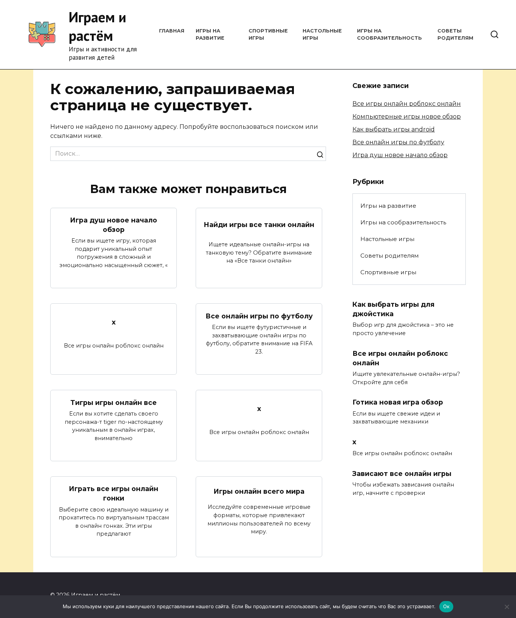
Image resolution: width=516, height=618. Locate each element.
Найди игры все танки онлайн (259, 225)
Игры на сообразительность (403, 222)
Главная (171, 31)
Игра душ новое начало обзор (113, 224)
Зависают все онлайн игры (401, 473)
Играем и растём (97, 26)
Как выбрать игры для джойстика (393, 309)
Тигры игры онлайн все (113, 402)
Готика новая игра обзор (397, 402)
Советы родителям (389, 255)
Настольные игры (387, 239)
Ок (446, 606)
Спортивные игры (388, 272)
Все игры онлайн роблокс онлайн (406, 103)
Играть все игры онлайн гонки (113, 493)
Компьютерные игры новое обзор (406, 116)
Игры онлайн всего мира (258, 491)
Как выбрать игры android (393, 129)
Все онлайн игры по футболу (259, 316)
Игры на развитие (388, 205)
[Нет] (506, 606)
